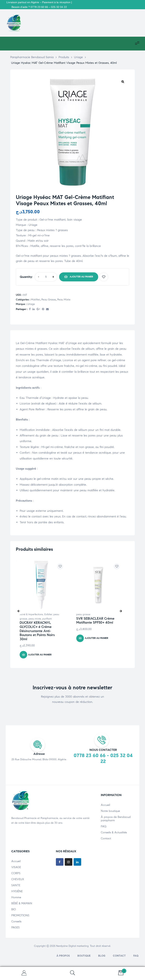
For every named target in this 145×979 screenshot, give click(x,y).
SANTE (15, 885)
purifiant (47, 618)
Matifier (35, 299)
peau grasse (48, 299)
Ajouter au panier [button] (40, 654)
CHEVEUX (17, 879)
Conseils (16, 921)
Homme (16, 897)
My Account (24, 973)
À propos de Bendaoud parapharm (116, 818)
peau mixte (63, 299)
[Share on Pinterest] (43, 309)
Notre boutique (110, 811)
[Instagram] (68, 862)
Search (72, 973)
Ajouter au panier (81, 276)
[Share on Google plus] (38, 309)
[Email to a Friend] (47, 309)
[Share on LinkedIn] (34, 309)
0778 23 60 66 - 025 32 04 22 (103, 758)
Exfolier (48, 614)
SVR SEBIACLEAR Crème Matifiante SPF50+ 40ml (95, 620)
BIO (13, 909)
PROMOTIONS (20, 915)
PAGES (15, 927)
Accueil (105, 805)
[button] (122, 81)
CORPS (15, 873)
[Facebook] (59, 862)
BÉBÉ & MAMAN (21, 903)
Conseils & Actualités (114, 832)
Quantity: (26, 277)
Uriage (31, 304)
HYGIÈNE (17, 891)
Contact (106, 838)
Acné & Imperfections (31, 614)
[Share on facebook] (30, 309)
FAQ (103, 826)
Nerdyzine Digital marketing (72, 946)
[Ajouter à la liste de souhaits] (103, 276)
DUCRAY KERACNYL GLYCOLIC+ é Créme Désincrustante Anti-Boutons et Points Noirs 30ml (37, 631)
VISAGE (16, 867)
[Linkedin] (77, 862)
